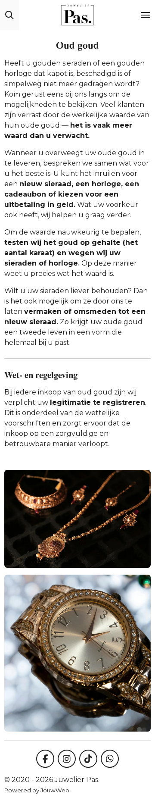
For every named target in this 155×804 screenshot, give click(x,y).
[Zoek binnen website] (9, 15)
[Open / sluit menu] (145, 15)
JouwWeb (54, 790)
